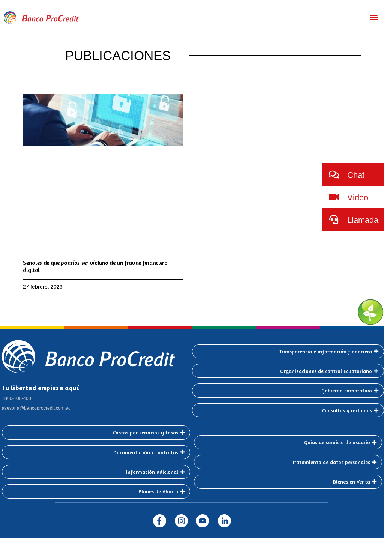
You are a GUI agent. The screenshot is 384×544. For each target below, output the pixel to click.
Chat (354, 175)
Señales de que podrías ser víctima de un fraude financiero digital (95, 266)
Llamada (361, 220)
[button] (374, 17)
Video (356, 197)
